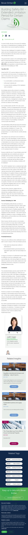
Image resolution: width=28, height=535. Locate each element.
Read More (14, 386)
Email (9, 36)
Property (16, 479)
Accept (4, 531)
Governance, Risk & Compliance (17, 471)
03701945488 (17, 332)
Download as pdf (9, 39)
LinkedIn (6, 36)
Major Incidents (16, 463)
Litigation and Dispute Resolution (17, 475)
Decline (11, 531)
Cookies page (15, 510)
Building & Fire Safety (16, 467)
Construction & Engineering (17, 459)
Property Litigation (17, 484)
